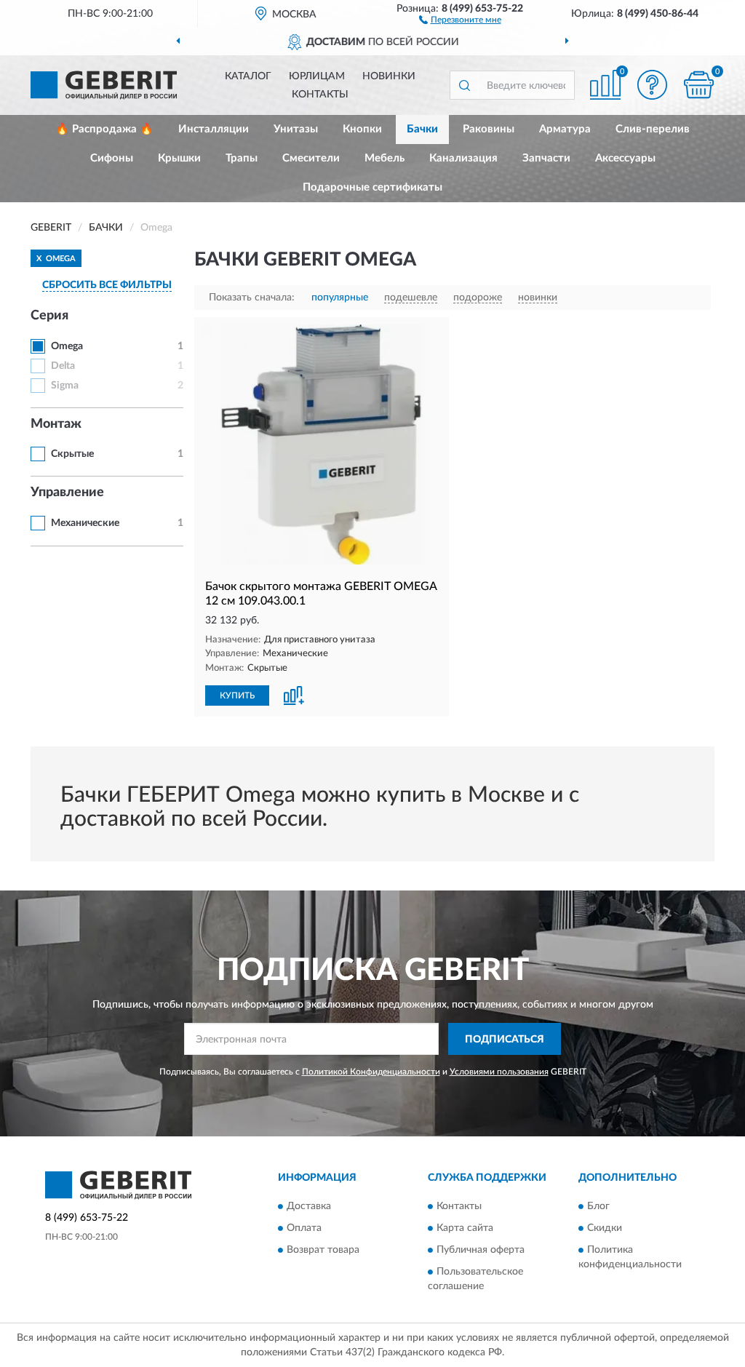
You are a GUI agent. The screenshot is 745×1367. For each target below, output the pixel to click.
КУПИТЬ (237, 695)
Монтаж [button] (56, 424)
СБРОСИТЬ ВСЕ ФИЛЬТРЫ (107, 285)
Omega (67, 346)
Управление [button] (67, 492)
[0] (698, 85)
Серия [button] (49, 315)
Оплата (304, 1228)
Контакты (320, 94)
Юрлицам (317, 76)
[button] (460, 19)
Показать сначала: (252, 297)
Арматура (565, 129)
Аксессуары (625, 158)
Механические (85, 523)
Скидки (604, 1228)
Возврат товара (323, 1250)
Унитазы (296, 129)
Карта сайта (465, 1228)
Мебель (384, 158)
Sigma (65, 385)
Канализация (463, 158)
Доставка (309, 1206)
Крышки (179, 158)
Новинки (388, 76)
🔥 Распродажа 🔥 (104, 129)
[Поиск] (464, 85)
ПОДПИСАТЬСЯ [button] (504, 1040)
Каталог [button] (248, 76)
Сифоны (111, 158)
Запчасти (546, 158)
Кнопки (362, 129)
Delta (63, 366)
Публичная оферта (481, 1250)
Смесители (311, 158)
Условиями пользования (499, 1071)
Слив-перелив (652, 129)
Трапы (242, 158)
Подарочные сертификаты (372, 187)
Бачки (422, 129)
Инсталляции (213, 129)
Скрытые (72, 454)
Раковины (488, 129)
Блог (598, 1206)
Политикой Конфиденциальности (371, 1071)
